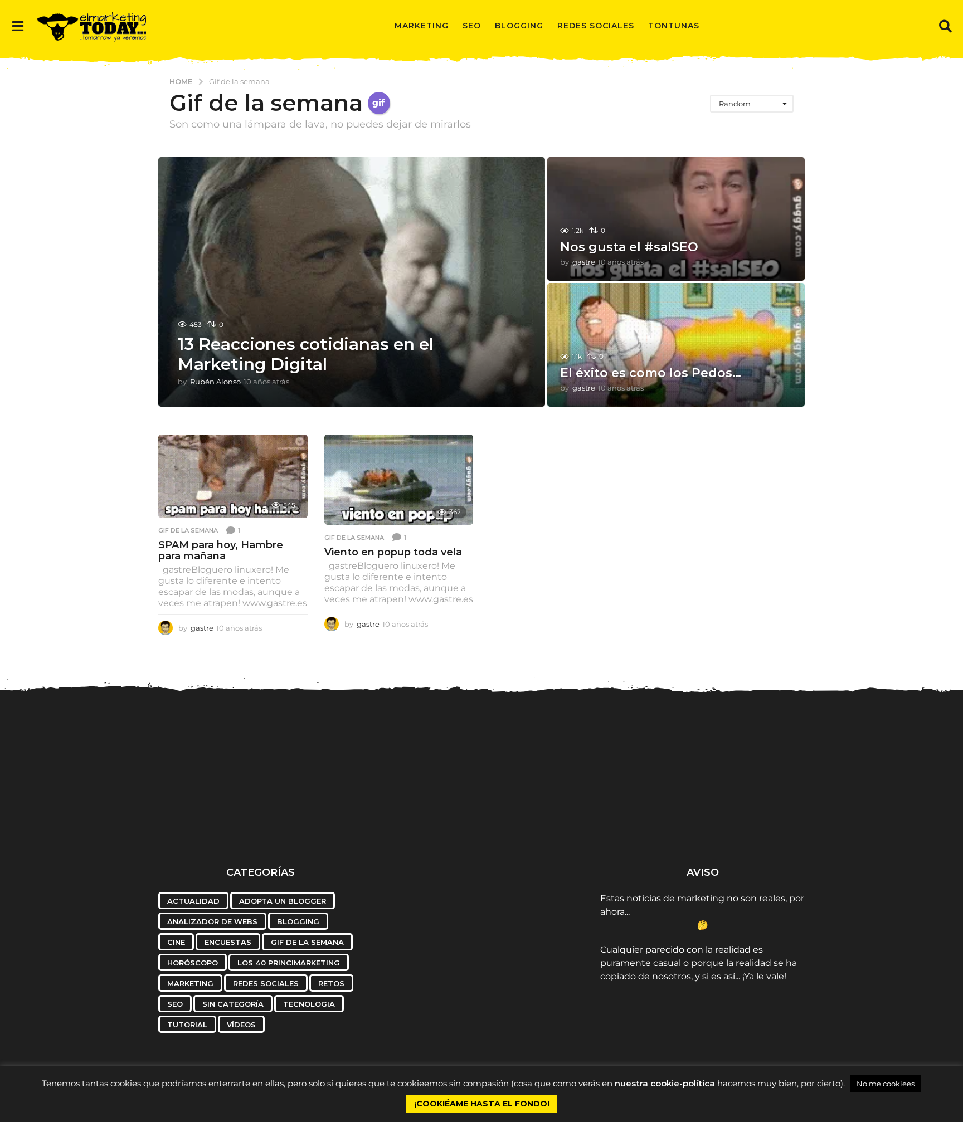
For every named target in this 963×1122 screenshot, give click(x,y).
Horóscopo (192, 962)
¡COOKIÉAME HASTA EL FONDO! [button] (481, 1104)
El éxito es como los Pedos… (650, 372)
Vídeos (241, 1024)
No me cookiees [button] (886, 1083)
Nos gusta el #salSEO (629, 247)
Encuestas (228, 942)
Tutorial (187, 1024)
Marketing (422, 26)
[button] (17, 25)
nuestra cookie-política (665, 1083)
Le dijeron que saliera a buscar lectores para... (753, 818)
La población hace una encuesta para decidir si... (645, 823)
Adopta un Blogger (282, 900)
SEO (472, 26)
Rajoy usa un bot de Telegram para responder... (104, 823)
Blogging (519, 26)
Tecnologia (309, 1003)
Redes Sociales (595, 26)
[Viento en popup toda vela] (399, 480)
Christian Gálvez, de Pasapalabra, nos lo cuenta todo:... (320, 823)
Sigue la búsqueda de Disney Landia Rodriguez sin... (861, 823)
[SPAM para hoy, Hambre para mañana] (233, 476)
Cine (176, 942)
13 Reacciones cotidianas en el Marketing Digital (306, 354)
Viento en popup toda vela (393, 552)
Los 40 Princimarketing (288, 962)
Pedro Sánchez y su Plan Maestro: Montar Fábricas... (537, 823)
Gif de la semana (188, 530)
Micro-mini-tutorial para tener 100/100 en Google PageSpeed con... (429, 827)
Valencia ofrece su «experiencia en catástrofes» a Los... (212, 823)
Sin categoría (233, 1003)
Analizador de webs (212, 921)
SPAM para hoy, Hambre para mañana (220, 550)
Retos (331, 983)
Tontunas (673, 26)
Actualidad (193, 900)
